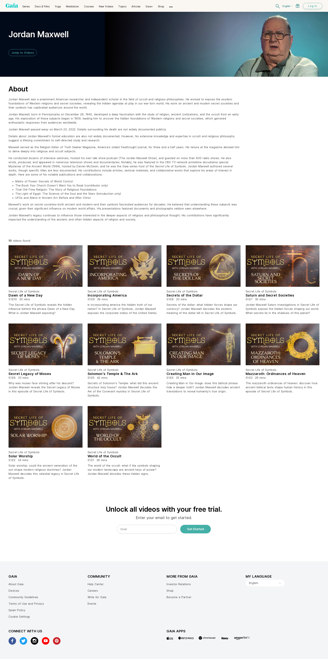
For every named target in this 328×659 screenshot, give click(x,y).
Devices (14, 590)
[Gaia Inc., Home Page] (12, 5)
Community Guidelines (23, 597)
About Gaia (16, 584)
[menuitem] (26, 5)
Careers (93, 590)
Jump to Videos (22, 52)
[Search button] (278, 6)
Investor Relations (179, 584)
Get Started (195, 529)
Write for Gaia (97, 597)
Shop (170, 590)
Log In (312, 6)
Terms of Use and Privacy (26, 603)
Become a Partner (179, 597)
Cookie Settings (19, 616)
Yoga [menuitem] (58, 6)
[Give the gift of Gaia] (297, 6)
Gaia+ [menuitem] (149, 6)
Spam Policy (17, 610)
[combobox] (265, 583)
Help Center (96, 584)
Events (92, 603)
